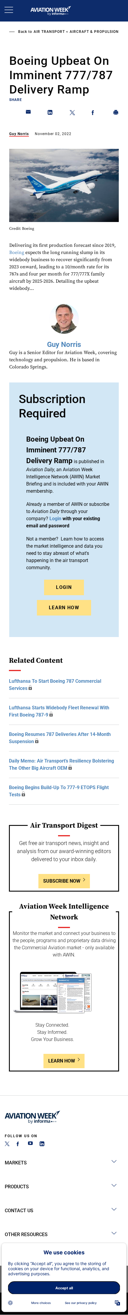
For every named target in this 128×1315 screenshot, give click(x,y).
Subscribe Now (61, 881)
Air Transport (49, 32)
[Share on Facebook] (94, 113)
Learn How (64, 607)
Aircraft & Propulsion (94, 32)
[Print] (116, 113)
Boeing (16, 252)
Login (64, 587)
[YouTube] (30, 1144)
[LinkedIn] (42, 1144)
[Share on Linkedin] (50, 113)
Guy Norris (19, 134)
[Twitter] (7, 1144)
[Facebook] (18, 1144)
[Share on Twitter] (72, 113)
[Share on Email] (28, 113)
